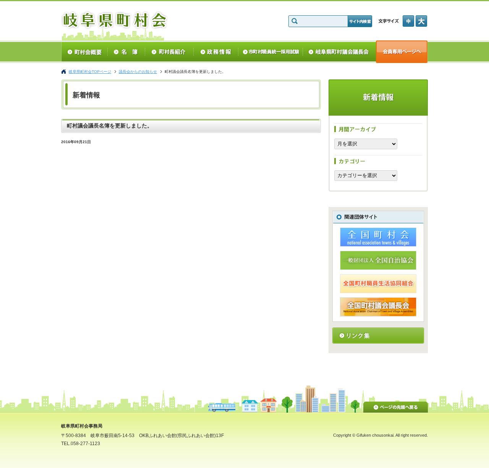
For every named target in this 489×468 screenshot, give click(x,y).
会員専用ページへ (402, 51)
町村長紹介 (169, 51)
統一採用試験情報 (270, 51)
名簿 (126, 51)
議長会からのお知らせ (138, 71)
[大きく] (422, 21)
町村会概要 (84, 51)
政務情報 (216, 51)
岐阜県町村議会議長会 (339, 51)
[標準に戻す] (409, 21)
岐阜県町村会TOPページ (90, 71)
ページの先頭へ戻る (395, 406)
